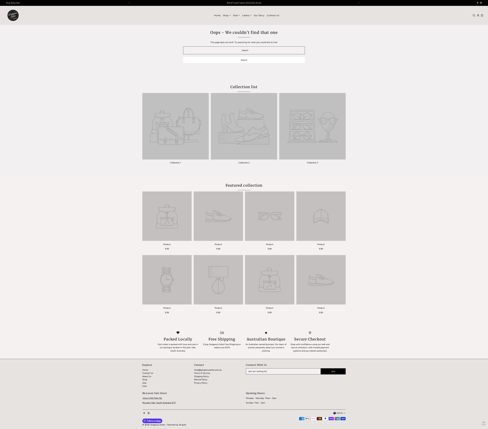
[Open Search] (474, 15)
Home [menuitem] (217, 15)
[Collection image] (175, 126)
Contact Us (147, 373)
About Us (146, 376)
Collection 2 (244, 162)
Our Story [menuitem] (259, 15)
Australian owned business (261, 344)
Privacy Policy (200, 383)
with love (182, 344)
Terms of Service (202, 373)
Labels (245, 15)
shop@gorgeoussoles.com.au (208, 370)
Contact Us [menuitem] (273, 15)
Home (145, 370)
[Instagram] (481, 3)
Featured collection (244, 185)
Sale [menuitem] (235, 15)
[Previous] (129, 3)
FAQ (144, 386)
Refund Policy (200, 379)
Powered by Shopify (176, 425)
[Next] (358, 3)
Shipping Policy (201, 376)
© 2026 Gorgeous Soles (153, 425)
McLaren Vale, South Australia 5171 (159, 403)
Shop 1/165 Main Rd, (152, 398)
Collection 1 (175, 162)
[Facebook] (477, 3)
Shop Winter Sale (13, 3)
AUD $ (339, 413)
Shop (226, 15)
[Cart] (482, 15)
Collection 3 (312, 162)
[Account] (478, 15)
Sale (144, 383)
